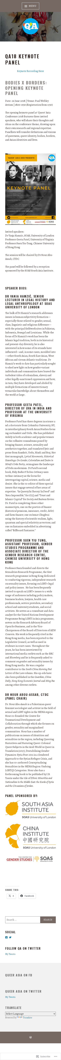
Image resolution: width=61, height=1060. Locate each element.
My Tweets (10, 954)
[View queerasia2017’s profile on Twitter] (10, 937)
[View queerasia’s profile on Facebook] (6, 937)
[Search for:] (30, 919)
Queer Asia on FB (18, 975)
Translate (27, 1017)
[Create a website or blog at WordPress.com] (30, 1038)
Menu (32, 6)
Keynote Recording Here (30, 71)
